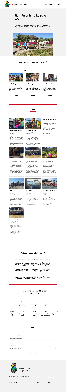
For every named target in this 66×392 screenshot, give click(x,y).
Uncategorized (12, 222)
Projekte (20, 4)
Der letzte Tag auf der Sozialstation (16, 130)
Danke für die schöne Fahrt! (31, 159)
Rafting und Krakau (46, 159)
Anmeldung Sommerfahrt (48, 4)
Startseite (11, 4)
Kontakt (25, 4)
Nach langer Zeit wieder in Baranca (49, 190)
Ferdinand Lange (13, 132)
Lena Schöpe (46, 120)
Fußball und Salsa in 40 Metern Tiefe (16, 219)
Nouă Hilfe (34, 305)
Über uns (16, 4)
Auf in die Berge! (29, 190)
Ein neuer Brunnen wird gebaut (31, 130)
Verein (46, 305)
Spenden (58, 4)
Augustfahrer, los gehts (14, 159)
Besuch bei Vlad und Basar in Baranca (49, 119)
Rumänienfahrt (12, 133)
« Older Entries (12, 237)
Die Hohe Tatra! (12, 190)
